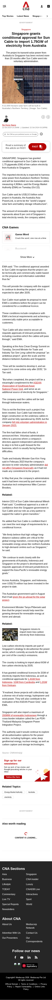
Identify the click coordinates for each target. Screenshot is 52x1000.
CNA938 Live (33, 889)
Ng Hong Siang (9, 125)
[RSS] (36, 957)
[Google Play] (15, 965)
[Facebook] (15, 957)
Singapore (37, 16)
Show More (26, 257)
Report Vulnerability (23, 987)
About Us (7, 924)
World (29, 904)
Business (7, 879)
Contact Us (31, 933)
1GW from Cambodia (24, 682)
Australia (31, 792)
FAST (35, 146)
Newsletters (8, 909)
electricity (7, 797)
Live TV (6, 899)
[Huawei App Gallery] (30, 965)
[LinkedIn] (29, 957)
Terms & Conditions (29, 984)
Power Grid (17, 389)
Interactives (32, 894)
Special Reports (10, 904)
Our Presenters (10, 938)
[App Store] (19, 965)
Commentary (8, 894)
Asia (4, 874)
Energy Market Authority (13, 792)
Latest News (23, 16)
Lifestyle (6, 884)
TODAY (6, 889)
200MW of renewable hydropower (19, 715)
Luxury (29, 884)
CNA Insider (32, 879)
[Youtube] (21, 957)
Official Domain (11, 984)
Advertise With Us (11, 933)
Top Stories (7, 16)
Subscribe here (13, 777)
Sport (28, 899)
